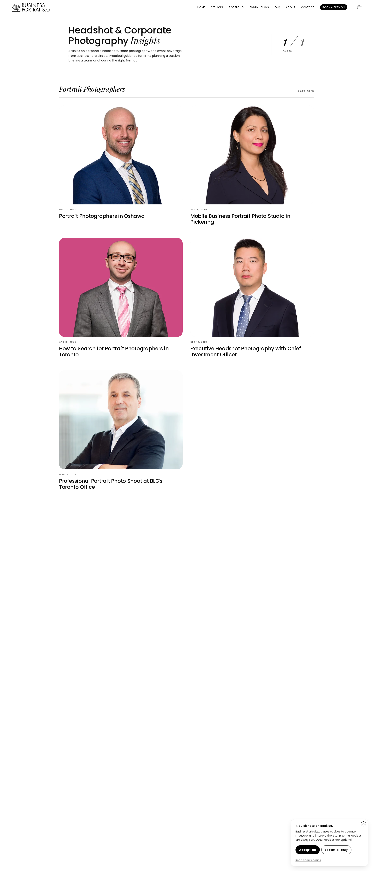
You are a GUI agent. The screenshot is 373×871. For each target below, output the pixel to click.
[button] (236, 7)
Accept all (307, 850)
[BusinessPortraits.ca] (31, 7)
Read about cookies (308, 860)
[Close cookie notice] (363, 824)
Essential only (336, 850)
